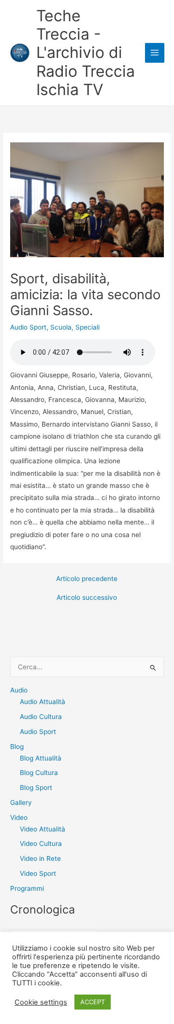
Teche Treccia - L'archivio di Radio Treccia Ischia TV (85, 52)
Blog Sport (36, 787)
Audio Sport (28, 327)
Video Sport (38, 873)
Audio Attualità (42, 702)
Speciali (87, 327)
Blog (17, 746)
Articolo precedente (86, 579)
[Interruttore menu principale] (155, 53)
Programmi (27, 888)
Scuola (61, 327)
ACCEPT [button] (92, 1002)
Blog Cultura (39, 772)
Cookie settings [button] (40, 1002)
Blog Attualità (40, 758)
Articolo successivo (87, 598)
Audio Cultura (41, 716)
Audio (19, 690)
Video (19, 817)
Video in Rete (40, 858)
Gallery (21, 802)
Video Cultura (41, 843)
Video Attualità (42, 829)
